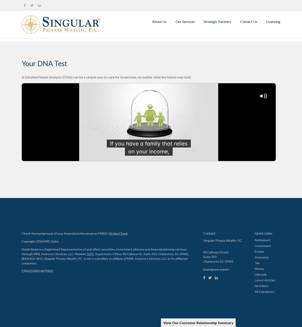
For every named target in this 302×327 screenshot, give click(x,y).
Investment (263, 246)
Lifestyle (261, 274)
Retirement (263, 240)
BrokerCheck (119, 233)
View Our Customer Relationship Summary (198, 323)
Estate (259, 251)
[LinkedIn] (216, 278)
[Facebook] (204, 278)
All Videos (262, 286)
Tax (257, 263)
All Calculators (265, 291)
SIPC (90, 254)
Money (259, 269)
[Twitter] (210, 278)
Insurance (262, 257)
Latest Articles (265, 280)
